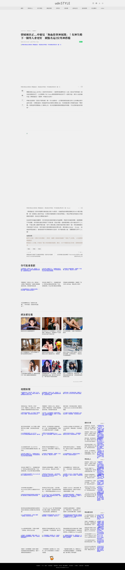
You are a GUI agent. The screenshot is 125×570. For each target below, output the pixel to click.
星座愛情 (84, 8)
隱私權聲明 (65, 565)
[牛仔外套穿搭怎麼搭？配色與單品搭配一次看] (100, 541)
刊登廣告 (38, 565)
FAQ (43, 565)
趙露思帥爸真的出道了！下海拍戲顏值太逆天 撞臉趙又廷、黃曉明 (51, 353)
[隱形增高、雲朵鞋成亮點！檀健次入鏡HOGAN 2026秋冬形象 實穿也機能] (73, 398)
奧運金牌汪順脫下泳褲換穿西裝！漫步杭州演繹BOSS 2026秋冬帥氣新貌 (90, 530)
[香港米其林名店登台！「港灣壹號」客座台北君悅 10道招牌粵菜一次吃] (73, 439)
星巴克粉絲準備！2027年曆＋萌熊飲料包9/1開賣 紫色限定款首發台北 (30, 428)
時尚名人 (30, 8)
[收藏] (22, 100)
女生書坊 (93, 8)
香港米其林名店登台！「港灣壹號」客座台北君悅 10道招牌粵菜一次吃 (72, 448)
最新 (22, 8)
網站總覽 (87, 565)
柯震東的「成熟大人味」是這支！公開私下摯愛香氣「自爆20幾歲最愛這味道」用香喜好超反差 (30, 284)
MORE (102, 423)
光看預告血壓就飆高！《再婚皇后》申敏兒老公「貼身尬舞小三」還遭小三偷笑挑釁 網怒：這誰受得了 (72, 510)
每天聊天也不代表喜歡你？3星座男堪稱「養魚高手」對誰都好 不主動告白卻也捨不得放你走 (51, 332)
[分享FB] (22, 90)
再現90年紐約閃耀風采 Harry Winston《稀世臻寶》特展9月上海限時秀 (51, 448)
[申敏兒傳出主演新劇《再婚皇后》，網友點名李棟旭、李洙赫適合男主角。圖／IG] (52, 64)
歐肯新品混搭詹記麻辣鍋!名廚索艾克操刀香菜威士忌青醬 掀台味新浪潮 (30, 509)
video (102, 8)
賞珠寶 (66, 8)
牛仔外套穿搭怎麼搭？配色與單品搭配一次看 (90, 540)
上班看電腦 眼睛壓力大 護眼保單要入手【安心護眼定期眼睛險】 (30, 374)
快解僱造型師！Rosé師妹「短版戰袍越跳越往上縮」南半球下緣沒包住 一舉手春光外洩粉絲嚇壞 (51, 375)
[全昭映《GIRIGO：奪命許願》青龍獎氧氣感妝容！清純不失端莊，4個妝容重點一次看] (73, 480)
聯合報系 (71, 565)
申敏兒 (29, 248)
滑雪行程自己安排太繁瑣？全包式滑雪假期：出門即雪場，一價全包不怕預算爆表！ (72, 353)
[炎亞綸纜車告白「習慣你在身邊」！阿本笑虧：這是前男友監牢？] (30, 295)
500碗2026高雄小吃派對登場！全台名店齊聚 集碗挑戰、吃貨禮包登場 (72, 428)
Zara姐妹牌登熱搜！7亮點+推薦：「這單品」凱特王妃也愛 (30, 529)
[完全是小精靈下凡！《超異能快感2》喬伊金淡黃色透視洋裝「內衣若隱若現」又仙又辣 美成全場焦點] (51, 274)
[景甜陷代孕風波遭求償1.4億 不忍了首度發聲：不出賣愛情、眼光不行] (51, 520)
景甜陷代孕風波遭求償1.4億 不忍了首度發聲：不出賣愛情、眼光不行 (51, 530)
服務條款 (56, 565)
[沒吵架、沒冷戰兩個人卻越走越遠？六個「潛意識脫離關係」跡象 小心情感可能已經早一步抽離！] (51, 418)
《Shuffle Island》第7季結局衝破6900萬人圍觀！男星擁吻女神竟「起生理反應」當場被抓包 (51, 509)
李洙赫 (39, 248)
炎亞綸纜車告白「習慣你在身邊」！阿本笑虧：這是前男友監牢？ (29, 304)
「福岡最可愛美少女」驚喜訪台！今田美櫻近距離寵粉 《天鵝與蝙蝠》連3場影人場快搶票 (72, 550)
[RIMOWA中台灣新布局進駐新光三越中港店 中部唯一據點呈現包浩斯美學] (100, 548)
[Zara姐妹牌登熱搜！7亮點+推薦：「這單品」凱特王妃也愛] (30, 520)
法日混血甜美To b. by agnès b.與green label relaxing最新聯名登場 (90, 535)
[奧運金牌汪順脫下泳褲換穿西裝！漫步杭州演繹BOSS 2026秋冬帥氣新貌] (100, 529)
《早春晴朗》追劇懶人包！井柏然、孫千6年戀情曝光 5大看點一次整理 (51, 550)
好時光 (58, 8)
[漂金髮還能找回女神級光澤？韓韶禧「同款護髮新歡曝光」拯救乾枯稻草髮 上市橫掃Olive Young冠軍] (73, 520)
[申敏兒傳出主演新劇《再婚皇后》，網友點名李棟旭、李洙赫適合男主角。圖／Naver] (55, 169)
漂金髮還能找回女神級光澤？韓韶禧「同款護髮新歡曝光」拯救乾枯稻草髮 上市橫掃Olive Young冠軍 (72, 530)
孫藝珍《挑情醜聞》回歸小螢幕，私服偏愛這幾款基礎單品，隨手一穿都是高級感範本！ (30, 550)
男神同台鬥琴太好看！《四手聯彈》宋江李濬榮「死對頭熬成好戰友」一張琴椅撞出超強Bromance (51, 489)
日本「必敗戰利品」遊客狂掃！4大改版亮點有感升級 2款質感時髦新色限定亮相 (72, 375)
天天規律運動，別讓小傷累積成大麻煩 (72, 331)
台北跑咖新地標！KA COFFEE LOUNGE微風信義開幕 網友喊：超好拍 (30, 448)
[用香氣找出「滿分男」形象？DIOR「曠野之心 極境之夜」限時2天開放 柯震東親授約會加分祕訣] (30, 398)
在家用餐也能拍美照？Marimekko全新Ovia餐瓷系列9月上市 (30, 489)
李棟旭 (34, 248)
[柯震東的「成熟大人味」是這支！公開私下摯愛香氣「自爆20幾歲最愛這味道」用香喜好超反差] (30, 274)
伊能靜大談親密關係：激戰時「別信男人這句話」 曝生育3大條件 (72, 283)
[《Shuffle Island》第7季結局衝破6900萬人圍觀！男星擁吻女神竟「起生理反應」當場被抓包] (51, 500)
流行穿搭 (39, 8)
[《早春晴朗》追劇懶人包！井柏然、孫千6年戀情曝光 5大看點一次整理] (51, 541)
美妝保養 (49, 8)
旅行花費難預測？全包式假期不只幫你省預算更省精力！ (30, 353)
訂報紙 (76, 565)
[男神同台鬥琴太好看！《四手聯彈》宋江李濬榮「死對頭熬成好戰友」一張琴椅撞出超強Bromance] (51, 480)
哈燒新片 (34, 30)
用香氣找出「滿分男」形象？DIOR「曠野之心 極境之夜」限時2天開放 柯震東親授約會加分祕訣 (30, 407)
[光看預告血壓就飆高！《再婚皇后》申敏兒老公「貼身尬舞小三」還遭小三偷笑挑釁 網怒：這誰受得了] (73, 500)
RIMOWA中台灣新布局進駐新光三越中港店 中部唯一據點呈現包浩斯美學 (90, 549)
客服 (46, 565)
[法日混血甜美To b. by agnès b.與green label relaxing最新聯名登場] (100, 535)
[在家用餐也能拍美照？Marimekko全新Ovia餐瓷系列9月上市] (30, 480)
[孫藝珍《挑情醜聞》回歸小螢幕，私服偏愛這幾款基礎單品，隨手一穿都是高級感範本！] (30, 541)
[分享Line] (22, 95)
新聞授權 (50, 565)
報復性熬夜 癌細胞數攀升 (28, 331)
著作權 (60, 565)
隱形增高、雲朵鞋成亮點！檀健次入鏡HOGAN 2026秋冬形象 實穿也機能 (72, 407)
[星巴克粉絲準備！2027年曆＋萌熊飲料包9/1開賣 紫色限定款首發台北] (30, 418)
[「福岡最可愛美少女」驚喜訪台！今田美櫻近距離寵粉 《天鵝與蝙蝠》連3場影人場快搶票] (73, 541)
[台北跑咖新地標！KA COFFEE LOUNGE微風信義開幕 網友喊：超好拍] (30, 439)
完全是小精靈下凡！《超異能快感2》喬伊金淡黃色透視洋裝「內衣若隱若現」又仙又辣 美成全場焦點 (51, 284)
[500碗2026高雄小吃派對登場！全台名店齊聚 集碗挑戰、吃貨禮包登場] (73, 418)
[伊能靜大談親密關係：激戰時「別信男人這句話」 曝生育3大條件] (73, 274)
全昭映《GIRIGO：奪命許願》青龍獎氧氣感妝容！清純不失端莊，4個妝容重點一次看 (72, 489)
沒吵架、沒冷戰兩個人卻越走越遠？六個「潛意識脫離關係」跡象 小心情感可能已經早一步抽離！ (51, 428)
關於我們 (81, 565)
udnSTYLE (23, 30)
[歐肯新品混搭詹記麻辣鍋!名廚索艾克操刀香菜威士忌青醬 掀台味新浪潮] (30, 500)
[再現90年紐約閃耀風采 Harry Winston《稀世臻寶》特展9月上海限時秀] (51, 439)
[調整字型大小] (22, 104)
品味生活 (75, 8)
